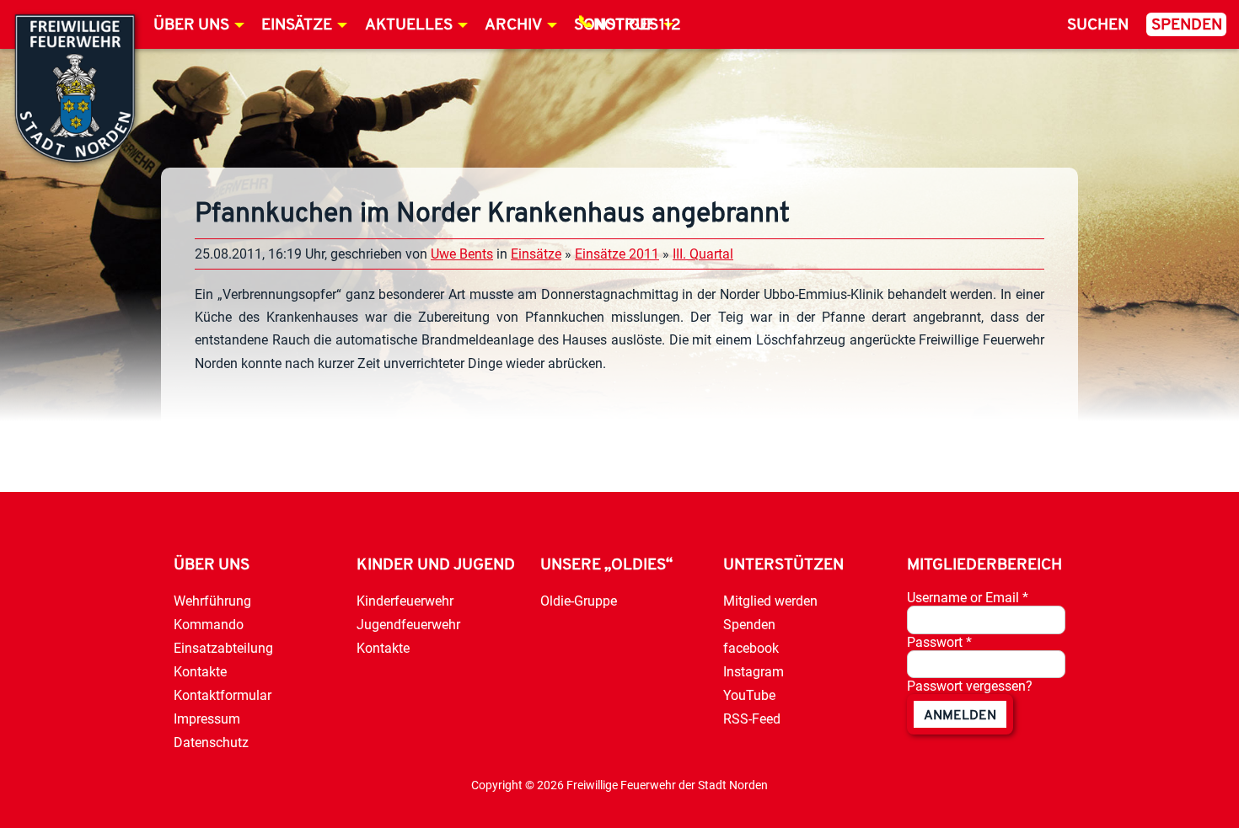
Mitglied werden (770, 601)
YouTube (749, 695)
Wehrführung (212, 601)
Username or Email (967, 598)
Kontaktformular (222, 695)
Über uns (191, 26)
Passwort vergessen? (969, 686)
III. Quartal (703, 254)
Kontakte (200, 672)
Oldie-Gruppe (578, 601)
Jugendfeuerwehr (408, 625)
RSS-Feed (751, 719)
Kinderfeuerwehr (405, 601)
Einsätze (296, 26)
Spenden (1186, 26)
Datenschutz (211, 743)
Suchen (1098, 26)
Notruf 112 (637, 26)
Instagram (753, 672)
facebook (751, 648)
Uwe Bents (462, 254)
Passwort (939, 642)
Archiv (513, 26)
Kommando (209, 625)
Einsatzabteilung (223, 648)
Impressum (207, 719)
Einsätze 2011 (617, 254)
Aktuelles (409, 26)
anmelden (960, 716)
